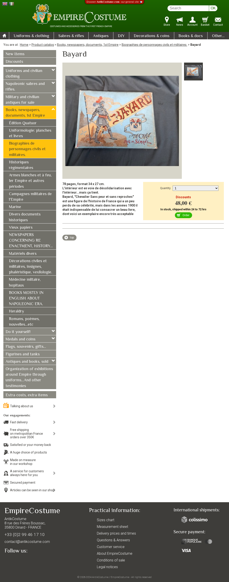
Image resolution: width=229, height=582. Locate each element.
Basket (205, 24)
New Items (15, 54)
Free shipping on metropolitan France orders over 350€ (26, 433)
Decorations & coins (152, 36)
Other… (218, 36)
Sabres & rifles (71, 36)
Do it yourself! (18, 332)
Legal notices (107, 567)
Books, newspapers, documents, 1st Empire (88, 44)
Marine (15, 207)
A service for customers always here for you (27, 473)
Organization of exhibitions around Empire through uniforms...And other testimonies (29, 377)
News (179, 24)
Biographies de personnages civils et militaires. (154, 44)
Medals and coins (20, 339)
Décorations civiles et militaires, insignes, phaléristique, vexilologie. (30, 267)
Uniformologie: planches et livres (30, 133)
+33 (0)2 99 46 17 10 (24, 534)
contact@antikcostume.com (27, 542)
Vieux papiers (20, 228)
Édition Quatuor (23, 123)
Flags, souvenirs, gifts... (26, 347)
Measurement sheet (112, 527)
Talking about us (21, 406)
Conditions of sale (111, 560)
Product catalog (43, 44)
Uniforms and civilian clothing (24, 74)
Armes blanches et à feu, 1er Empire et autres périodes (30, 181)
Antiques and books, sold (27, 362)
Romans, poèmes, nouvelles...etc (24, 322)
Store (166, 24)
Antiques (101, 36)
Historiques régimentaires (21, 165)
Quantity (165, 188)
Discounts (14, 62)
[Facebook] (15, 561)
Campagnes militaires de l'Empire (30, 197)
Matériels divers (22, 254)
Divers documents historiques (24, 217)
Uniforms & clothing (31, 36)
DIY (121, 36)
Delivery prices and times (116, 533)
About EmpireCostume (114, 553)
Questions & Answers (113, 540)
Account (192, 24)
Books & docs (190, 36)
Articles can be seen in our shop (32, 490)
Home (24, 44)
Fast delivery (19, 422)
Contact (218, 24)
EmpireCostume (120, 577)
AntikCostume (100, 577)
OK (213, 8)
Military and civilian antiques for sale (22, 100)
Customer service (111, 547)
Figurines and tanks (23, 354)
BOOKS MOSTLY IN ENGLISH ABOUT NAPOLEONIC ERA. (26, 298)
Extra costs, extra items (27, 395)
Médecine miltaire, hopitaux (25, 283)
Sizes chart (105, 520)
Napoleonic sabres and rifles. (25, 87)
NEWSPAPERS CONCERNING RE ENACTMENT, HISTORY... (31, 240)
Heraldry (16, 311)
